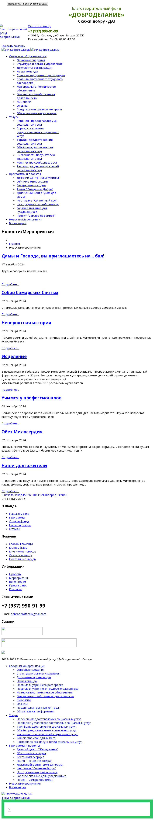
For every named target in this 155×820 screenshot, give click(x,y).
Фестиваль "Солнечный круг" (37, 200)
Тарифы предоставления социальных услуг (35, 141)
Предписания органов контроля (39, 109)
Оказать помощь (39, 26)
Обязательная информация (37, 113)
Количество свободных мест (37, 162)
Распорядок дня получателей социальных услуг (38, 168)
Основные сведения (31, 60)
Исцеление (14, 356)
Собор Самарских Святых (30, 292)
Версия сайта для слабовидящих (27, 3)
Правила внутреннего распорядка (41, 75)
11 (37, 495)
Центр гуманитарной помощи (38, 204)
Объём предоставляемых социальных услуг (35, 149)
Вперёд (51, 495)
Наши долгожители (24, 465)
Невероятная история (26, 323)
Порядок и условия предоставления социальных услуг (38, 132)
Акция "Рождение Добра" (35, 189)
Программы (17, 517)
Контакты (15, 589)
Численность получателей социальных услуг (36, 157)
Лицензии (24, 102)
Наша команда (27, 71)
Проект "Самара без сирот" (36, 215)
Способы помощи (21, 544)
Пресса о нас (18, 585)
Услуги (14, 117)
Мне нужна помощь (22, 551)
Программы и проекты (25, 174)
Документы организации (35, 67)
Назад (18, 495)
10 (34, 495)
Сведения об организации (27, 56)
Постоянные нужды (22, 559)
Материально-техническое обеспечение (45, 692)
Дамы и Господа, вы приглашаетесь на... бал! (53, 256)
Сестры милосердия (31, 185)
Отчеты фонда (19, 521)
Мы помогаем (18, 547)
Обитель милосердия (32, 181)
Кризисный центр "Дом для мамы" (40, 764)
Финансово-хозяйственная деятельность (36, 96)
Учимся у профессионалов (32, 398)
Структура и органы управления (40, 64)
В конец (62, 495)
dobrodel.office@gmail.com (28, 614)
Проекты (15, 574)
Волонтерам (17, 223)
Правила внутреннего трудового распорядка (47, 688)
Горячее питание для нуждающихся (32, 210)
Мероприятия (18, 578)
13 (44, 495)
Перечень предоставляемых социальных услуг (37, 122)
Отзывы (22, 105)
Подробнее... (10, 284)
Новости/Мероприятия (25, 219)
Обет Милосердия (22, 432)
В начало (8, 495)
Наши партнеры (20, 525)
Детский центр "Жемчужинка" (38, 177)
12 (41, 495)
